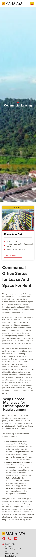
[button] (32, 3)
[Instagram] (10, 538)
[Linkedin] (16, 538)
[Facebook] (4, 538)
